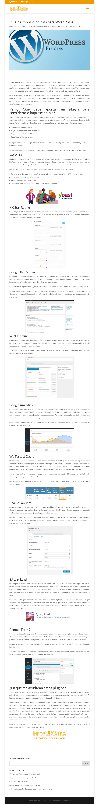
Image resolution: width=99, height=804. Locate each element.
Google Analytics (21, 405)
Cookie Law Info (20, 503)
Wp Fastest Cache (21, 456)
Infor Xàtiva (16, 26)
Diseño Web (38, 26)
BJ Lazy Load (18, 579)
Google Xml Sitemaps (24, 272)
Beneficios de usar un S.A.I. (19, 781)
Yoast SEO (16, 155)
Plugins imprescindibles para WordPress (24, 778)
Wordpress (77, 26)
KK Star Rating (19, 207)
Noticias (46, 26)
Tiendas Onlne (66, 26)
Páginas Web (55, 26)
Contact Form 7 (20, 630)
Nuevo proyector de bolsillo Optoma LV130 (25, 785)
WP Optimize (18, 336)
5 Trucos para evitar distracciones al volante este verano (30, 789)
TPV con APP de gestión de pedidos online (25, 774)
